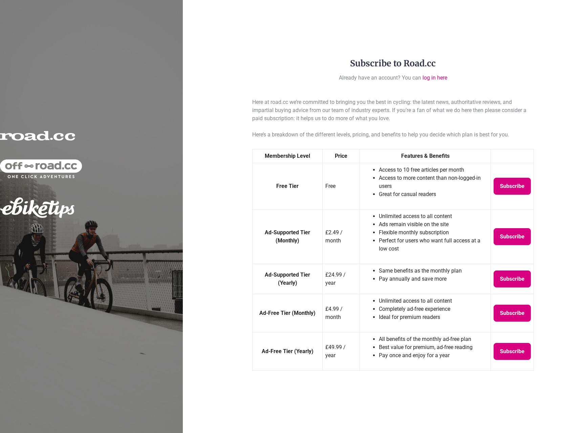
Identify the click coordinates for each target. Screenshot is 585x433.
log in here (434, 77)
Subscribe (512, 186)
